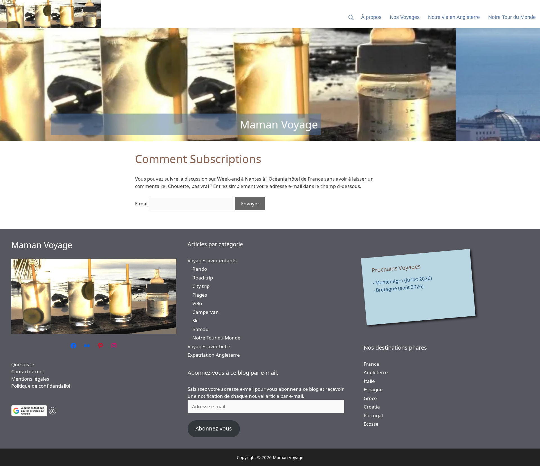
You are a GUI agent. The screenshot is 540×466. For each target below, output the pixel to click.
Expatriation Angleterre (214, 355)
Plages (199, 295)
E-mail (141, 203)
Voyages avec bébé (209, 346)
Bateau (200, 329)
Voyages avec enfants (212, 260)
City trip (201, 286)
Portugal (373, 415)
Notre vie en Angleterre (454, 17)
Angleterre (376, 372)
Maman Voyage (41, 245)
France (371, 364)
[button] (351, 17)
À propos (371, 17)
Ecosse (371, 424)
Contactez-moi (27, 371)
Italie (369, 381)
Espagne (373, 389)
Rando (199, 269)
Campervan (205, 312)
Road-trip (202, 277)
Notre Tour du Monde (216, 337)
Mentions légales (30, 379)
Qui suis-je (22, 364)
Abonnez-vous (213, 428)
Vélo (197, 303)
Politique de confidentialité (41, 386)
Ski (195, 320)
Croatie (372, 406)
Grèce (370, 398)
